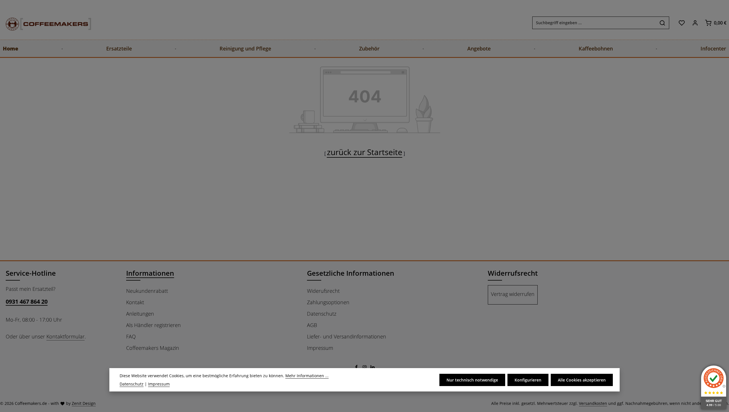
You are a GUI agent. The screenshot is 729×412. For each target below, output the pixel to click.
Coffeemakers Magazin (152, 347)
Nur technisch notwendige (472, 379)
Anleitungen (140, 313)
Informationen (150, 273)
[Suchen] (662, 23)
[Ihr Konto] (695, 23)
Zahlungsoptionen (328, 302)
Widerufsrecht (323, 290)
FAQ (131, 336)
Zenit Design (84, 403)
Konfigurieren (528, 379)
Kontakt (135, 302)
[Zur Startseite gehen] (42, 22)
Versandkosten (593, 403)
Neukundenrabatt (147, 290)
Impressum (320, 347)
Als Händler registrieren (153, 325)
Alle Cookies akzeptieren (582, 379)
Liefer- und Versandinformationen (346, 336)
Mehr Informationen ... (307, 375)
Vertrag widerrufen (513, 294)
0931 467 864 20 (27, 301)
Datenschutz (321, 313)
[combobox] (594, 23)
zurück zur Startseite (364, 152)
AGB (312, 325)
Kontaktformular (65, 336)
